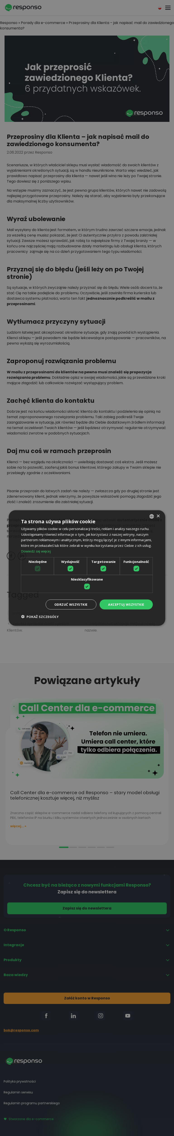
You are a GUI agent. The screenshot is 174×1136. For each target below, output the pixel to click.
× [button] (158, 516)
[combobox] (152, 516)
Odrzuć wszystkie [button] (70, 604)
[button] (40, 616)
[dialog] (87, 568)
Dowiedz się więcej (36, 551)
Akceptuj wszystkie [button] (126, 604)
